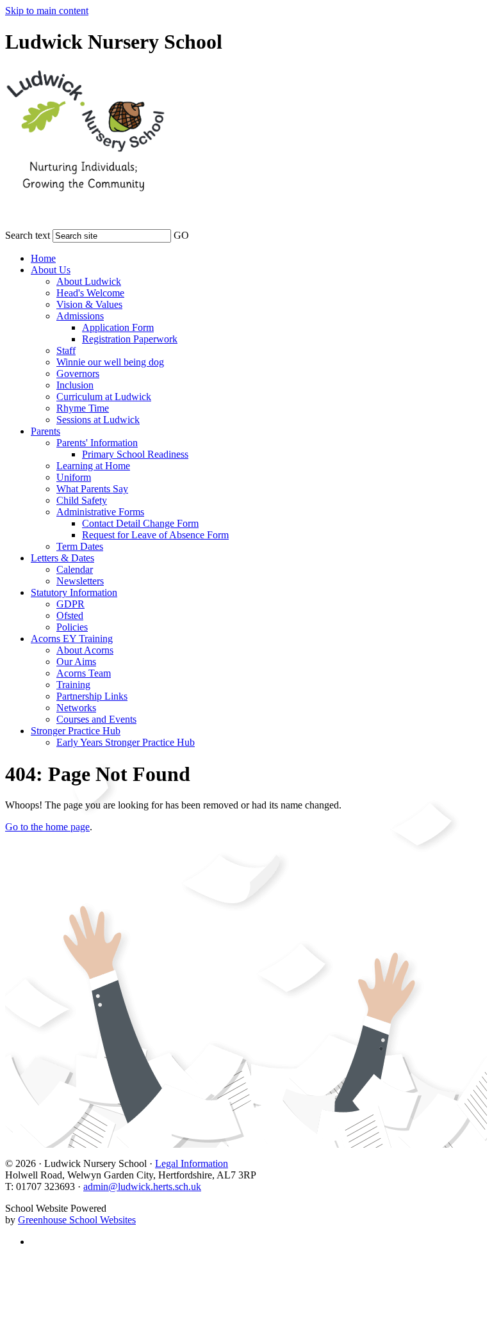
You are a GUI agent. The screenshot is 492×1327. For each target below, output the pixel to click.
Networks (76, 707)
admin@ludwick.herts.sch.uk (142, 1186)
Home (43, 258)
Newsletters (80, 580)
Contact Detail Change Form (140, 523)
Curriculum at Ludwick (103, 396)
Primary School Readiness (135, 454)
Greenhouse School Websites (77, 1219)
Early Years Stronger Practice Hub (125, 742)
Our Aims (76, 661)
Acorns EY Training (72, 638)
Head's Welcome (90, 292)
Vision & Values (89, 304)
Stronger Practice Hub (75, 730)
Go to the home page (47, 826)
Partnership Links (91, 696)
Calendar (74, 569)
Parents (45, 431)
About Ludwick (88, 281)
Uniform (73, 477)
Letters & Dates (62, 557)
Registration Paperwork (129, 339)
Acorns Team (83, 673)
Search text (27, 235)
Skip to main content (46, 10)
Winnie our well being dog (110, 362)
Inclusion (75, 385)
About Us (50, 269)
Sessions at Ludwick (98, 419)
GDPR (70, 604)
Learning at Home (93, 465)
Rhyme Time (82, 408)
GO (181, 235)
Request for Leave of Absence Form (155, 534)
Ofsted (69, 615)
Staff (66, 350)
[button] (197, 233)
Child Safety (81, 500)
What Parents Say (92, 488)
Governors (77, 373)
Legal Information (191, 1163)
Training (73, 684)
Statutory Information (74, 592)
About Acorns (84, 650)
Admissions (80, 315)
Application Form (118, 327)
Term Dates (79, 546)
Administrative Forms (100, 511)
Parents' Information (97, 442)
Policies (72, 627)
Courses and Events (96, 719)
